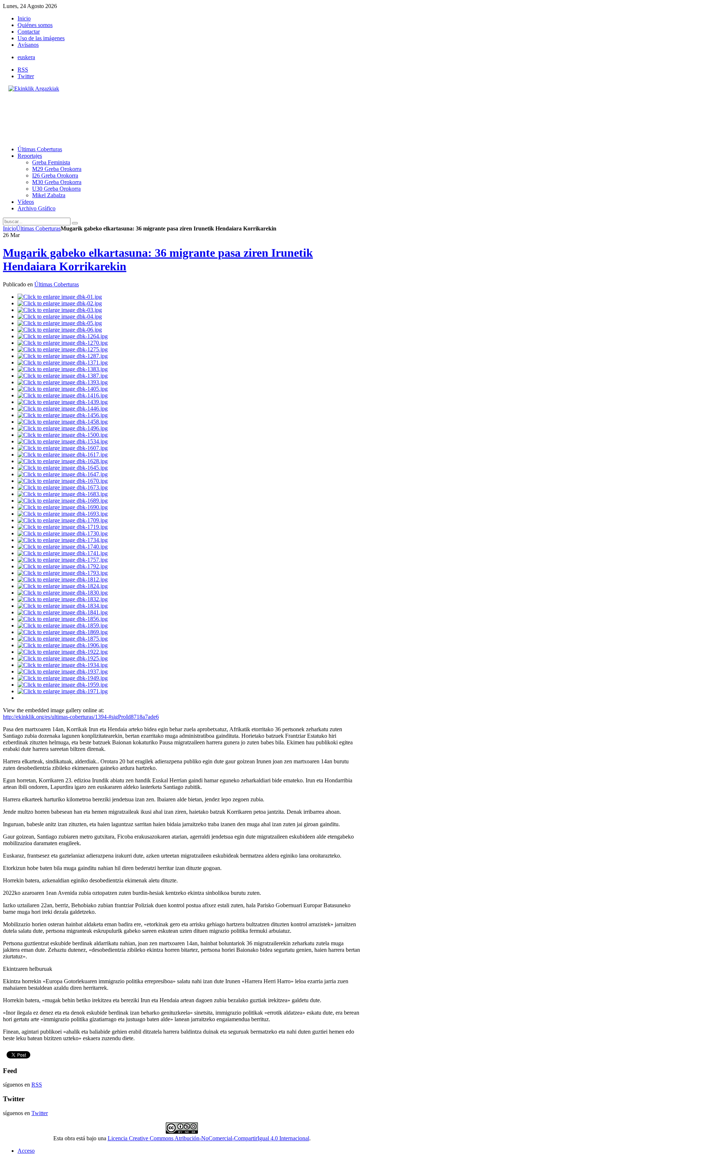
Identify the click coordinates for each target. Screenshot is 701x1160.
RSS (23, 69)
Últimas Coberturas (38, 228)
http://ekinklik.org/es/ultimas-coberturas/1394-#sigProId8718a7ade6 (81, 717)
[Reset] (75, 223)
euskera (26, 57)
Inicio (9, 228)
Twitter (26, 76)
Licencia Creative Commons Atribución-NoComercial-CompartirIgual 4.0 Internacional (208, 1138)
